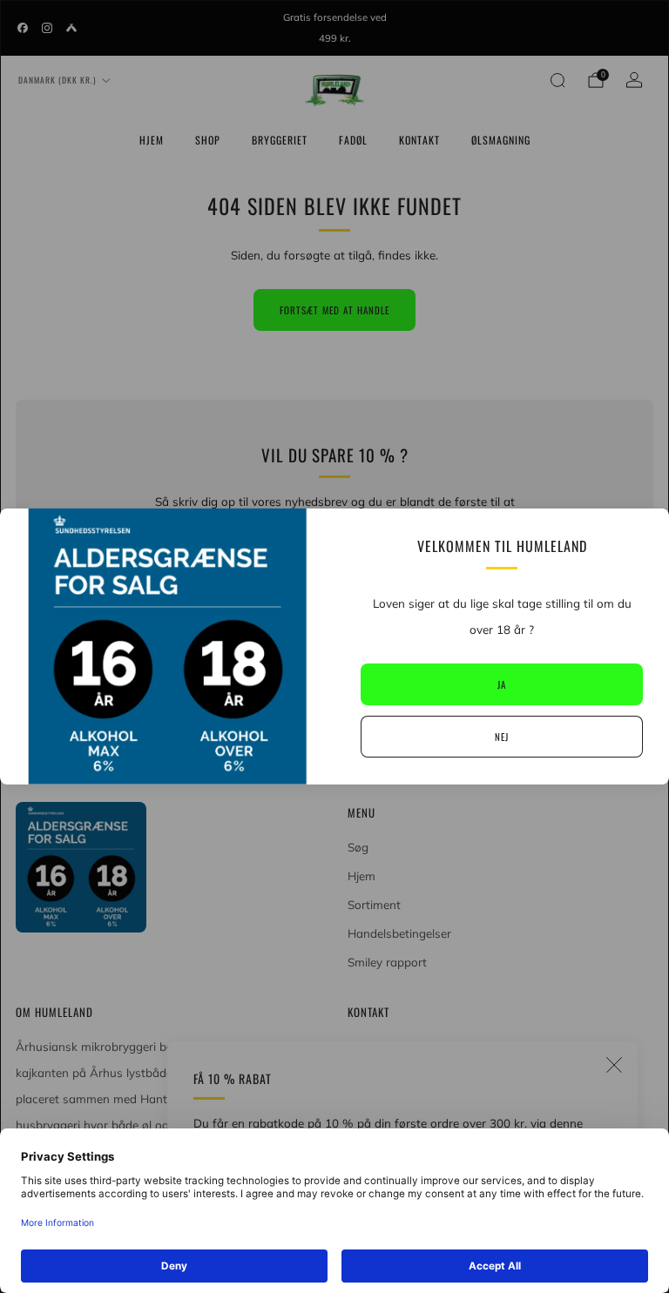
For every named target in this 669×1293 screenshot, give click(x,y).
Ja (501, 684)
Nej (502, 737)
